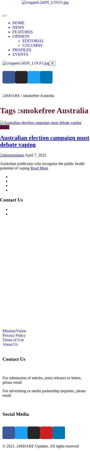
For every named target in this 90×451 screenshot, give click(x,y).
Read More (39, 168)
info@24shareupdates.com (33, 395)
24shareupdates (12, 155)
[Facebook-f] (8, 77)
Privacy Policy (21, 181)
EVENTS (20, 54)
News (4, 127)
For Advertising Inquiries (30, 209)
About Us (18, 190)
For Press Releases (25, 214)
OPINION (20, 36)
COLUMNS (32, 45)
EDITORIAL (33, 41)
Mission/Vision (22, 176)
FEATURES (22, 32)
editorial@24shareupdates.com (47, 382)
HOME (18, 23)
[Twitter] (34, 77)
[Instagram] (21, 77)
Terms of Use (20, 186)
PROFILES (21, 50)
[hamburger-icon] (4, 15)
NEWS (18, 27)
